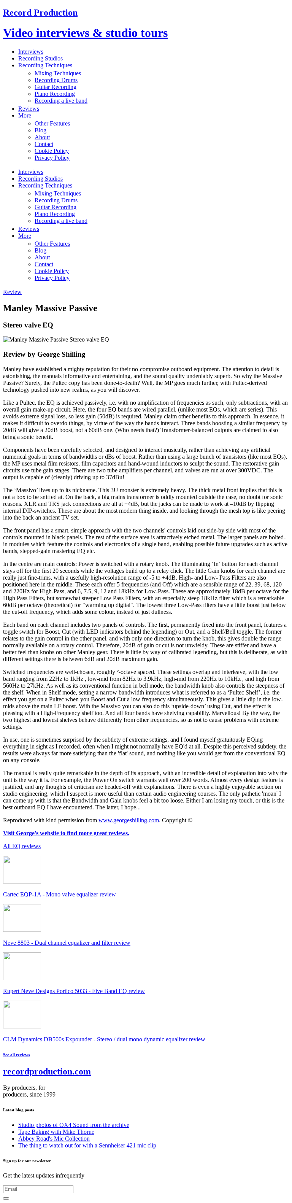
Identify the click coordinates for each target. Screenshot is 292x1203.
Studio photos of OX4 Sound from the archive (73, 1125)
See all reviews (16, 1054)
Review (12, 292)
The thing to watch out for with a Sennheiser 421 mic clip (87, 1145)
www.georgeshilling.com (128, 820)
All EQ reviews (22, 846)
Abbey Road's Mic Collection (54, 1138)
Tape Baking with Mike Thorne (56, 1131)
